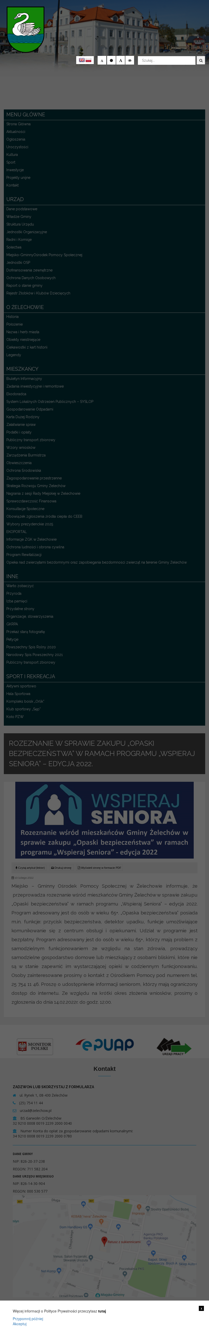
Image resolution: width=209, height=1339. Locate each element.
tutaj (102, 1310)
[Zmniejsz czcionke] (102, 60)
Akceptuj (20, 1323)
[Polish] (88, 60)
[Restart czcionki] (111, 60)
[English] (82, 60)
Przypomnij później (28, 1318)
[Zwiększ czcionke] (120, 60)
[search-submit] (201, 60)
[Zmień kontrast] (129, 60)
